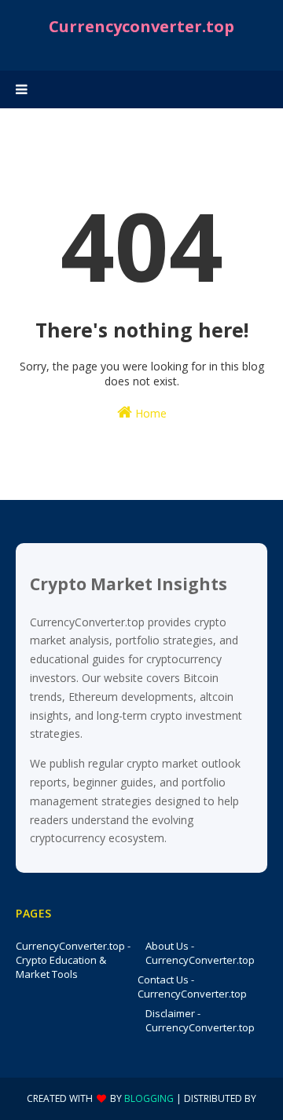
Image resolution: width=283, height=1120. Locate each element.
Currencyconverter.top (141, 26)
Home (149, 413)
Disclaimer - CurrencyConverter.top (200, 1020)
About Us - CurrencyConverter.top (200, 953)
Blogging (149, 1098)
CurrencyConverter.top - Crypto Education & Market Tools (73, 960)
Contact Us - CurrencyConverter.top (192, 986)
